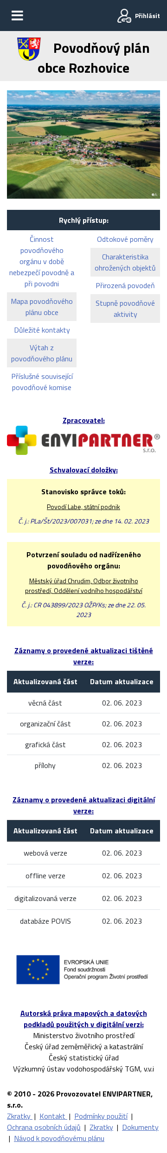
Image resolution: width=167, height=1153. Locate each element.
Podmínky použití (101, 1115)
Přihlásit (147, 15)
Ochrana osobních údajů (44, 1127)
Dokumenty (140, 1127)
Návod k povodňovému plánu (59, 1138)
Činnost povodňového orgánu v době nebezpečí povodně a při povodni (41, 261)
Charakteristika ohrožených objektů (125, 262)
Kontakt (53, 1115)
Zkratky (19, 1115)
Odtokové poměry (125, 239)
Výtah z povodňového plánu (41, 353)
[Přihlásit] (124, 16)
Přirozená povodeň (125, 285)
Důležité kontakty (42, 329)
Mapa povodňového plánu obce (42, 307)
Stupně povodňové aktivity (125, 308)
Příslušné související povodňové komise (42, 382)
